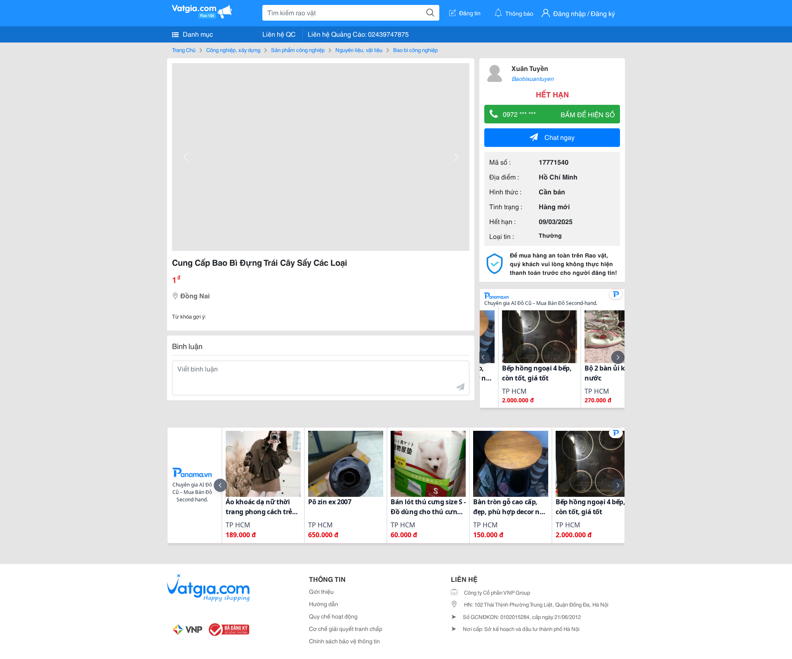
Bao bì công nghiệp (415, 49)
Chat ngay (559, 137)
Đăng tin (470, 13)
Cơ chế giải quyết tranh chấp (345, 628)
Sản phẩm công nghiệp (298, 49)
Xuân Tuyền (530, 68)
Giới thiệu (321, 591)
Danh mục (197, 33)
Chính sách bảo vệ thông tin (344, 641)
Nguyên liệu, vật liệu (358, 49)
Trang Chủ (184, 49)
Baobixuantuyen (533, 78)
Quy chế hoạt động (333, 616)
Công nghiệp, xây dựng (233, 49)
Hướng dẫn (323, 604)
